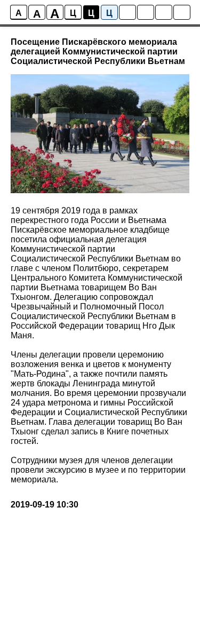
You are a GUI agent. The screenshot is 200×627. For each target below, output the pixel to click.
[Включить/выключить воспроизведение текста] (145, 12)
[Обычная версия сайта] (181, 12)
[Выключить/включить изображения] (127, 12)
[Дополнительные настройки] (163, 12)
